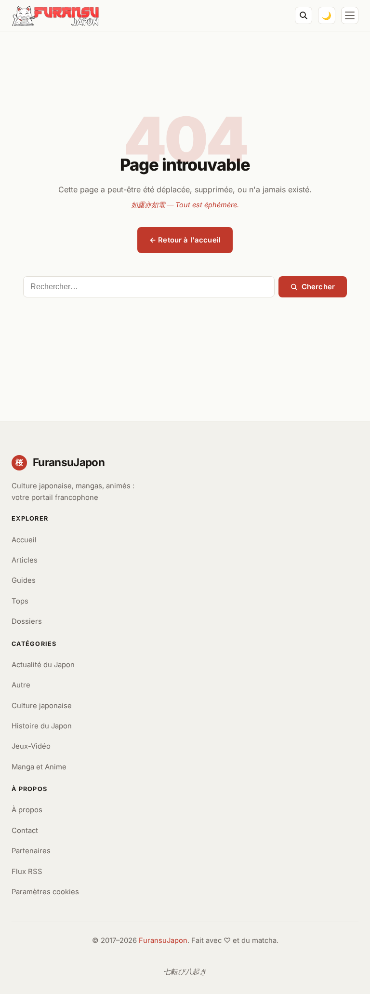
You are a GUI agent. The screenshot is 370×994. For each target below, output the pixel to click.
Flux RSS (27, 871)
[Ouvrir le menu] (349, 15)
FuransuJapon (163, 940)
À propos (27, 810)
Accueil (24, 540)
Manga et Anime (39, 767)
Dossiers (27, 621)
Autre (21, 685)
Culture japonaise (42, 705)
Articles (25, 560)
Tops (20, 601)
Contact (25, 830)
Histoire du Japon (42, 726)
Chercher (318, 286)
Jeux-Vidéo (31, 746)
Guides (24, 580)
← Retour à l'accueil (185, 240)
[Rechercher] (303, 15)
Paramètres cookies (45, 891)
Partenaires (31, 850)
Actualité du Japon (43, 664)
